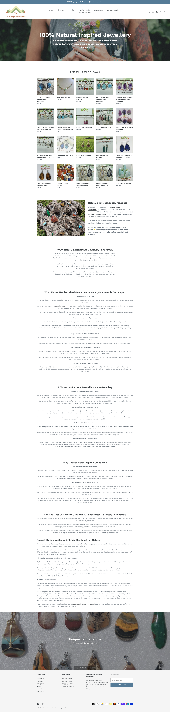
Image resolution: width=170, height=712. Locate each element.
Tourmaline (103, 594)
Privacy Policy (67, 678)
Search (39, 686)
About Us (40, 689)
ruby (80, 574)
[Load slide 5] (85, 667)
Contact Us (40, 678)
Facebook (40, 681)
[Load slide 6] (87, 667)
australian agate (60, 306)
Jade (68, 594)
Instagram (40, 684)
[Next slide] (90, 668)
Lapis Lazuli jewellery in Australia (83, 604)
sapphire (75, 574)
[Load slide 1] (79, 667)
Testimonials (41, 691)
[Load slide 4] (83, 667)
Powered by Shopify (61, 708)
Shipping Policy (67, 684)
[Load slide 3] (82, 667)
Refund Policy (67, 681)
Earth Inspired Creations (48, 708)
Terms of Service (68, 686)
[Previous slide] (76, 668)
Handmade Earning (84, 258)
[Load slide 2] (80, 667)
